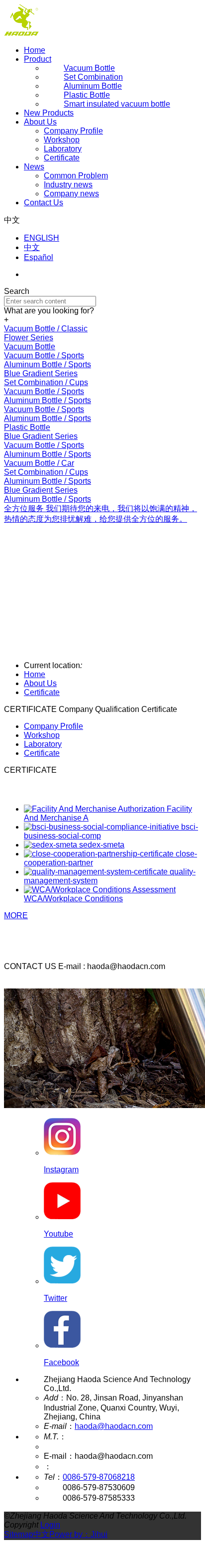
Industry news (68, 184)
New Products (49, 113)
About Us (40, 122)
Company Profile (73, 131)
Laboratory (63, 148)
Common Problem (76, 175)
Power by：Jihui (78, 1534)
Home (34, 50)
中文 (32, 247)
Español (38, 257)
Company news (71, 193)
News (34, 166)
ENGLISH (41, 238)
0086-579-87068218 (99, 1477)
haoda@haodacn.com (114, 1426)
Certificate (62, 157)
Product (37, 59)
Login (50, 1525)
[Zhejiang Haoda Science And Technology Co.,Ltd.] (21, 33)
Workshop (62, 140)
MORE (16, 915)
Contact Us (43, 202)
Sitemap (18, 1534)
